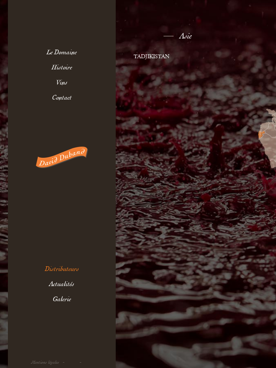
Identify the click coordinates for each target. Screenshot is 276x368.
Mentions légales (45, 362)
